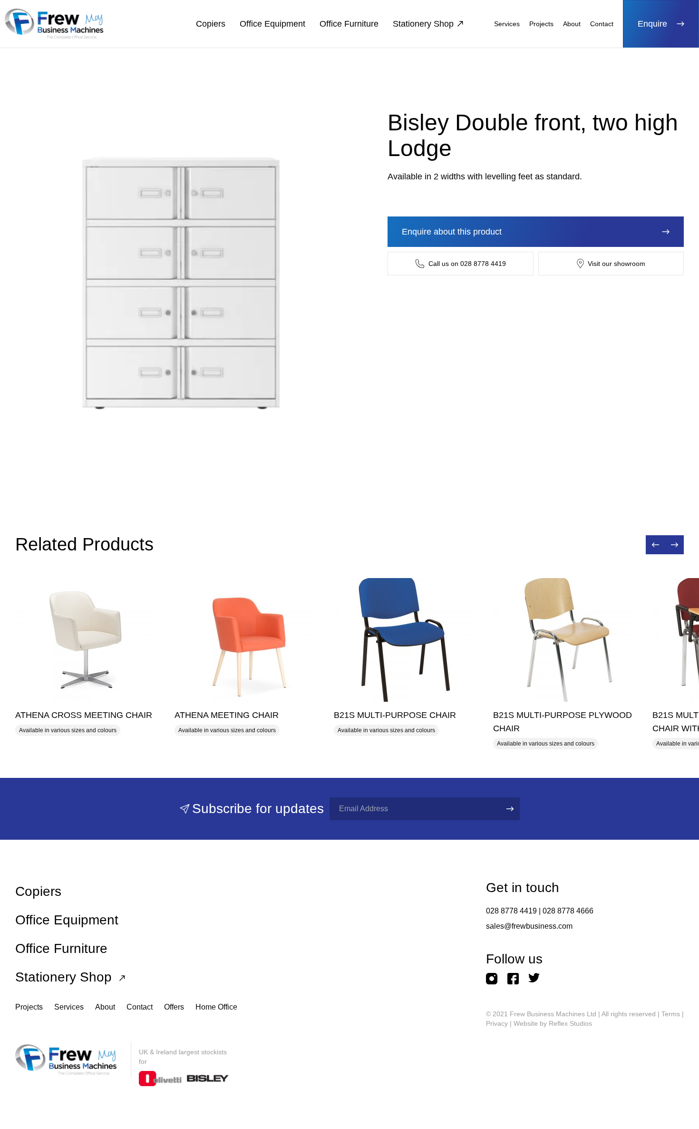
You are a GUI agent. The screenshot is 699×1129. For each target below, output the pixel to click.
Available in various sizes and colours (67, 730)
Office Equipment (272, 24)
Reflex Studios (570, 1023)
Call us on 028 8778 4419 (467, 263)
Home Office (216, 1007)
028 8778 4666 (568, 911)
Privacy (497, 1023)
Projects (541, 24)
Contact (601, 24)
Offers (174, 1007)
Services (507, 24)
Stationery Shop (423, 24)
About (572, 24)
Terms (670, 1014)
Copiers (210, 24)
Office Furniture (349, 24)
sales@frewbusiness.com (529, 926)
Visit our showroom (616, 263)
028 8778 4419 (511, 911)
